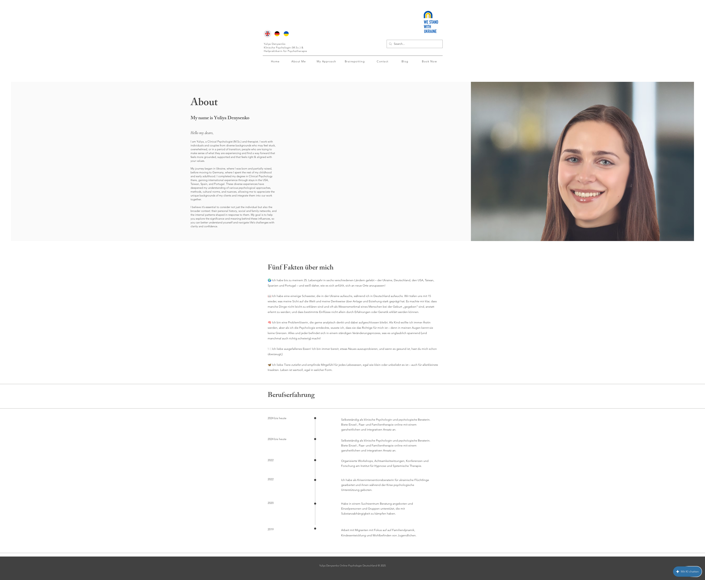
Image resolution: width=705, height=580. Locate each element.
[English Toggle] (267, 33)
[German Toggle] (277, 33)
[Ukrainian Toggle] (286, 33)
